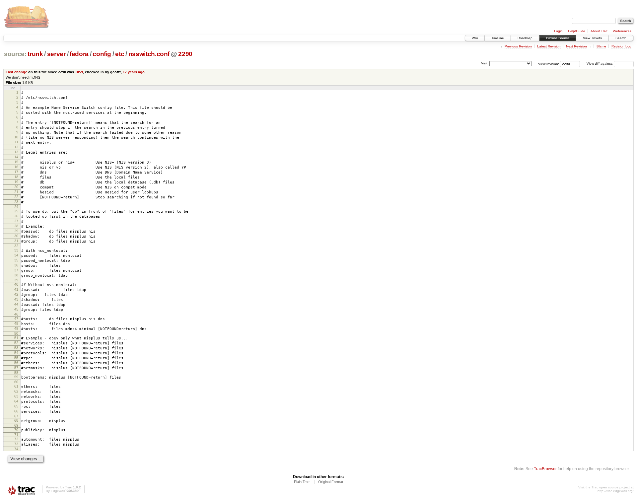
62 (16, 391)
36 (16, 265)
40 (16, 284)
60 (16, 382)
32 (16, 246)
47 (16, 319)
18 (16, 177)
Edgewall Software (65, 491)
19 (16, 182)
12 (16, 147)
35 (16, 260)
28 (16, 226)
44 (16, 304)
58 (16, 373)
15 (16, 162)
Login (558, 31)
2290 (185, 53)
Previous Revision (518, 46)
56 (16, 363)
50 (16, 333)
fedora (79, 53)
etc (119, 53)
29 (16, 231)
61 (16, 386)
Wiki (475, 38)
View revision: (548, 63)
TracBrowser (545, 468)
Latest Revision (549, 46)
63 (16, 396)
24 (16, 207)
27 (16, 221)
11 (16, 142)
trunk (35, 53)
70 (16, 430)
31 (16, 241)
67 (16, 416)
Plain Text (302, 482)
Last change (16, 72)
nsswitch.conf (149, 53)
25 (16, 211)
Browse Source (557, 38)
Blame (601, 46)
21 (16, 192)
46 (16, 314)
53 (16, 348)
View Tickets (592, 38)
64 (16, 401)
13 (16, 152)
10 (16, 137)
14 (16, 157)
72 (16, 439)
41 (16, 289)
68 (16, 420)
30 (16, 236)
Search (620, 38)
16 (16, 167)
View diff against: (600, 63)
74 (16, 449)
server (56, 53)
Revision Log (621, 46)
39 (16, 280)
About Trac (599, 31)
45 (16, 309)
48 (16, 323)
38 (16, 275)
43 (16, 299)
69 (16, 425)
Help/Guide (576, 31)
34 (16, 255)
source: (15, 53)
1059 (79, 72)
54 (16, 353)
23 (16, 202)
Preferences (622, 31)
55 (16, 358)
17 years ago (134, 72)
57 (16, 368)
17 (16, 172)
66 (16, 411)
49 (16, 328)
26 (16, 216)
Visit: (484, 63)
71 (16, 435)
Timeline (497, 38)
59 (16, 377)
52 (16, 343)
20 (16, 187)
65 (16, 406)
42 (16, 294)
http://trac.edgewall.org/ (616, 491)
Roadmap (525, 38)
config (102, 53)
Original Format (330, 482)
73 (16, 444)
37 (16, 270)
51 (16, 338)
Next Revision (576, 46)
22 (16, 197)
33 (16, 250)
